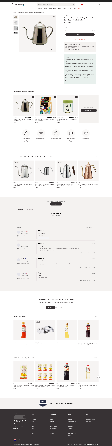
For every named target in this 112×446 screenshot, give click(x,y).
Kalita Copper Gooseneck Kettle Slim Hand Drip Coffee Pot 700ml (88, 185)
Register (51, 419)
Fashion (64, 8)
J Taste (33, 416)
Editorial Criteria (71, 426)
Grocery (40, 8)
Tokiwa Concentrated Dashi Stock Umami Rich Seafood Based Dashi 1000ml (87, 344)
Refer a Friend (70, 430)
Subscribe (24, 417)
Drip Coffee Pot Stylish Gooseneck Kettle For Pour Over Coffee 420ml (44, 185)
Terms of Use (69, 444)
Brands (69, 8)
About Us (69, 416)
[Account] (93, 4)
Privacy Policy (75, 444)
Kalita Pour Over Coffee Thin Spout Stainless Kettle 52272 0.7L (22, 185)
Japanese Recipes (71, 423)
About (74, 8)
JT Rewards (70, 428)
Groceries (34, 419)
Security (80, 444)
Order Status (52, 423)
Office (59, 8)
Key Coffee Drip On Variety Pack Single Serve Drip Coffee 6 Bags (44, 120)
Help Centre (88, 421)
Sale (79, 8)
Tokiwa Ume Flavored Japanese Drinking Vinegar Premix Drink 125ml (23, 386)
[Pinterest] (22, 421)
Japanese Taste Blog (72, 421)
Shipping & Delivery (90, 416)
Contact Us (88, 423)
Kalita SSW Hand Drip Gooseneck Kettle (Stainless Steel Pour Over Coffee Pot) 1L (65, 185)
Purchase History (53, 426)
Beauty (45, 8)
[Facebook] (14, 421)
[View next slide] (53, 49)
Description (68, 57)
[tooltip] (43, 238)
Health (50, 8)
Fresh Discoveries (19, 316)
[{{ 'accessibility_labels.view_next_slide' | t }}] (98, 376)
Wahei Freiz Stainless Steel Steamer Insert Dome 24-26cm (45, 344)
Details (67, 80)
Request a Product (53, 428)
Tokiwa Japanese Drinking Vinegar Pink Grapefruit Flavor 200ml (21, 344)
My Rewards (52, 430)
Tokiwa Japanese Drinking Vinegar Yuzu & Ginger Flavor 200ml (67, 344)
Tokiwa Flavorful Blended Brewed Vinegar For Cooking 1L (87, 386)
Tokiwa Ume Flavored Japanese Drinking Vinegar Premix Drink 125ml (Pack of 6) (45, 386)
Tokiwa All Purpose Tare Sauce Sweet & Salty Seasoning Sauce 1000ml (66, 386)
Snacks (33, 421)
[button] (67, 22)
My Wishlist (52, 421)
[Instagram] (19, 421)
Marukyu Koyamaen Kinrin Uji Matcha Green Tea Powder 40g (67, 120)
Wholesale (52, 433)
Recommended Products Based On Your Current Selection (35, 157)
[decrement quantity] (68, 30)
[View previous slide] (49, 49)
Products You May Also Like (23, 358)
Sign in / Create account (71, 49)
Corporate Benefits (72, 433)
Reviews (69, 435)
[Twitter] (17, 421)
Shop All (95, 156)
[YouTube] (25, 420)
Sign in (56, 204)
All (34, 8)
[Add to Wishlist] (54, 16)
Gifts (33, 433)
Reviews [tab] (21, 210)
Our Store (70, 437)
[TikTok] (14, 423)
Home (54, 8)
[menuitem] (34, 8)
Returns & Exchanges (90, 419)
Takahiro (66, 15)
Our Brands (70, 419)
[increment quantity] (92, 30)
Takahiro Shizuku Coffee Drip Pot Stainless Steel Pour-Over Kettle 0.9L (23, 120)
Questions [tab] (30, 210)
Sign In (51, 416)
